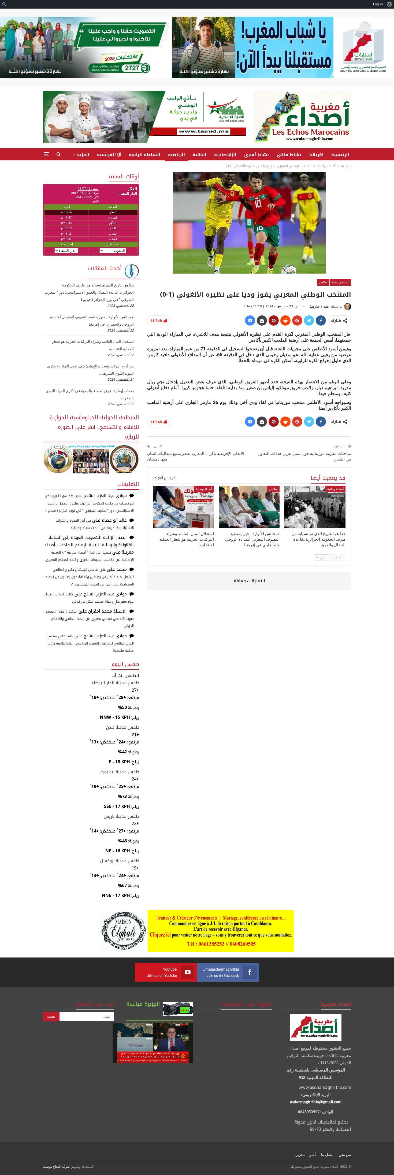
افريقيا (316, 154)
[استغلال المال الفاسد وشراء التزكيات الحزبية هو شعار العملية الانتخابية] (183, 507)
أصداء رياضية (340, 282)
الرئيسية (340, 154)
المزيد (82, 154)
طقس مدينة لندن (122, 727)
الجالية (199, 154)
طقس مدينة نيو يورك (119, 772)
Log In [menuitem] (378, 4)
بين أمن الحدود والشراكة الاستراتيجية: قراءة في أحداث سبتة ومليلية (94, 524)
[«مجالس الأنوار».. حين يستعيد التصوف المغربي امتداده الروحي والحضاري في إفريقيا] (249, 507)
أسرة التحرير (306, 1154)
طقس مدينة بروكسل (119, 861)
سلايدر (323, 282)
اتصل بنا (327, 1154)
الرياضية (176, 154)
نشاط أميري (256, 154)
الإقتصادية (225, 154)
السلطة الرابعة (144, 154)
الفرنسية (106, 154)
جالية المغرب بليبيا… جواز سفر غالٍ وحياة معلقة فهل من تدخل (88, 598)
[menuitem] (389, 4)
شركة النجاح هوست (56, 1167)
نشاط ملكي (289, 154)
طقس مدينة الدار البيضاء (115, 683)
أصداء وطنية (335, 489)
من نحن (345, 1154)
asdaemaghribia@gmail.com (315, 1102)
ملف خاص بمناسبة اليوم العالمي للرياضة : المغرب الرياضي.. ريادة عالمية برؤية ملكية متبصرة (90, 643)
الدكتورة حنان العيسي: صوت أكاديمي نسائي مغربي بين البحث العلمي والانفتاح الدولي (89, 618)
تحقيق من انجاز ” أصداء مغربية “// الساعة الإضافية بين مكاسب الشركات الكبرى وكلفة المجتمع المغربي (89, 556)
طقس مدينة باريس (121, 816)
